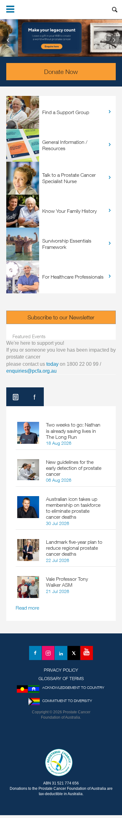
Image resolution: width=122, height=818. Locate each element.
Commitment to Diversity (67, 700)
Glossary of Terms (61, 678)
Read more (27, 608)
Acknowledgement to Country (73, 687)
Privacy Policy (61, 670)
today (52, 364)
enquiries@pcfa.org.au (31, 371)
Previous (8, 40)
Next (114, 40)
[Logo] (61, 735)
